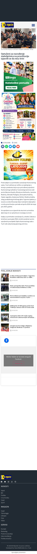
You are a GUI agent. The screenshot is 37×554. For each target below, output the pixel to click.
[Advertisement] (18, 247)
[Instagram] (8, 481)
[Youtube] (4, 481)
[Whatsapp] (11, 481)
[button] (33, 25)
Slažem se (18, 363)
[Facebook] (1, 481)
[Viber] (15, 481)
